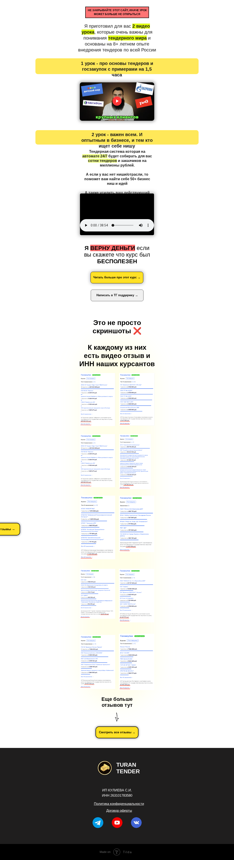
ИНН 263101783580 (117, 795)
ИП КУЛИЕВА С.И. (117, 790)
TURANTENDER (128, 767)
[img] (117, 822)
